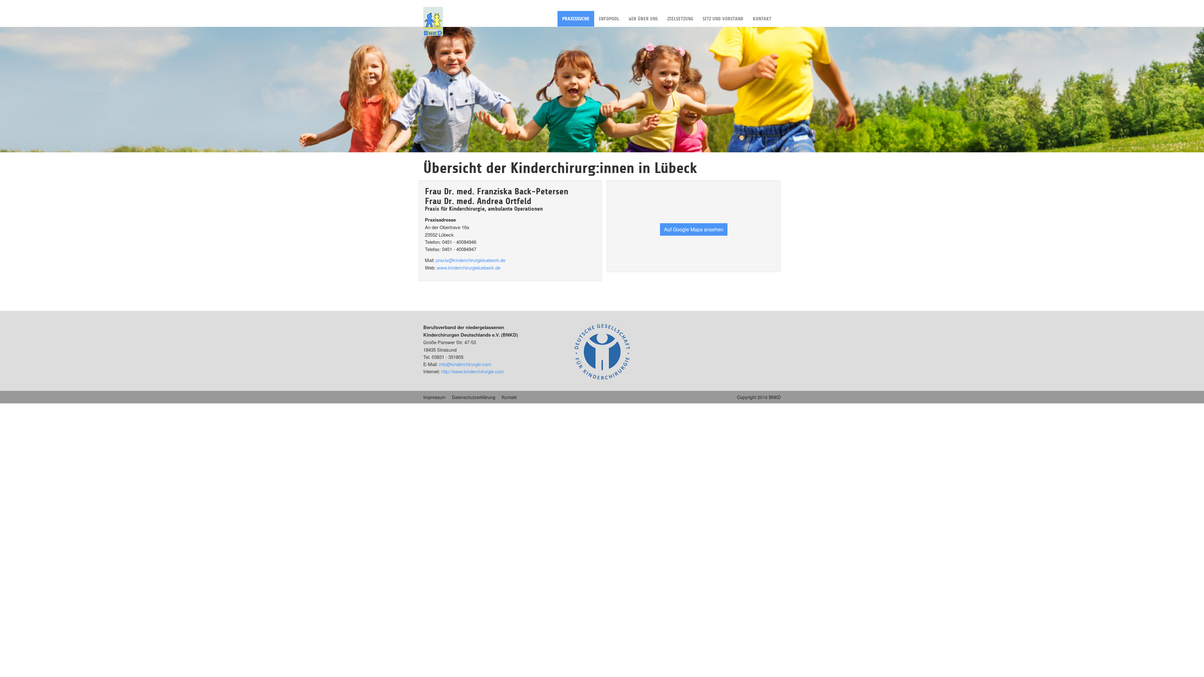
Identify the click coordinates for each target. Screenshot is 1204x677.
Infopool (609, 19)
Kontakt (762, 19)
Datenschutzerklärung (473, 397)
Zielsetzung (680, 19)
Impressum (434, 397)
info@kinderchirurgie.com (465, 364)
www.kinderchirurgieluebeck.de (468, 267)
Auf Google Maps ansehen (693, 229)
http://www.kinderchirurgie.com (472, 371)
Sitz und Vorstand (723, 19)
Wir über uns (643, 19)
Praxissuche (575, 19)
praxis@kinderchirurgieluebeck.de (470, 260)
